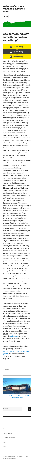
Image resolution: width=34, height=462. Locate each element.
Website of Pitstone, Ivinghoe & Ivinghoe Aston (14, 9)
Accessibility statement (9, 458)
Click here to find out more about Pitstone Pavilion (17, 396)
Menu (6, 16)
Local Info (6, 442)
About (5, 451)
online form (14, 336)
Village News (7, 433)
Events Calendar (9, 438)
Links (4, 446)
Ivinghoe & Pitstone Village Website (13, 456)
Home (5, 429)
